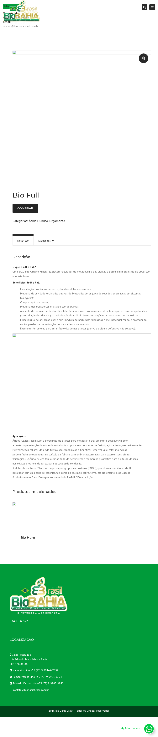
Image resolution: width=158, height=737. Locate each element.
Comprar (25, 208)
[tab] (23, 241)
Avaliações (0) (46, 240)
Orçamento (57, 221)
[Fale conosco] (149, 729)
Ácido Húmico (38, 221)
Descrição (23, 240)
